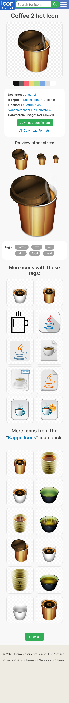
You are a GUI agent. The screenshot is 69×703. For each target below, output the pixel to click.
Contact (58, 654)
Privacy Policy (12, 660)
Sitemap (60, 660)
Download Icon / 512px (35, 122)
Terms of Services (38, 660)
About (45, 654)
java (36, 247)
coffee (22, 247)
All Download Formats (34, 130)
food (35, 253)
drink (21, 253)
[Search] (55, 4)
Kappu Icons (31, 100)
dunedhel (29, 94)
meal (49, 253)
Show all (34, 636)
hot (49, 247)
